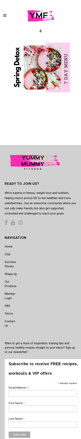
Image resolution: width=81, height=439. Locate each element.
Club (7, 254)
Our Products (11, 284)
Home (9, 246)
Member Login (10, 296)
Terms (9, 313)
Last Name (17, 419)
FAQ (7, 306)
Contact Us (10, 323)
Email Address (19, 388)
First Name (17, 403)
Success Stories (10, 264)
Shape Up (11, 274)
